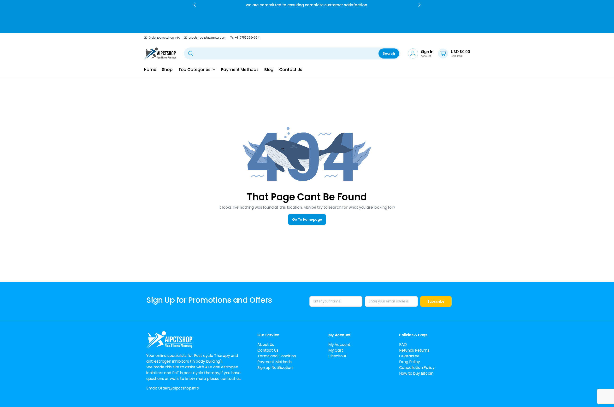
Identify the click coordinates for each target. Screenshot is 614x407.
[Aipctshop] (160, 53)
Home (150, 69)
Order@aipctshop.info (164, 37)
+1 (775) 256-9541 (247, 37)
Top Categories (194, 69)
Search (389, 53)
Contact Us (290, 69)
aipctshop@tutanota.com (207, 37)
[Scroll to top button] (603, 396)
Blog (268, 69)
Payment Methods (240, 69)
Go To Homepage (307, 219)
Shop (167, 69)
